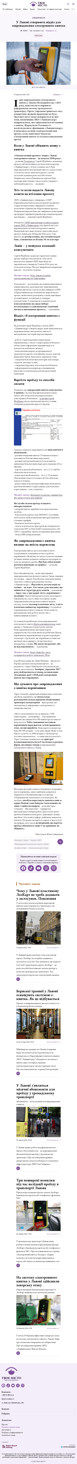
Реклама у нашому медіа (11, 1427)
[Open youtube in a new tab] (38, 868)
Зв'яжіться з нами (8, 1435)
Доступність (6, 1430)
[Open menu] (73, 4)
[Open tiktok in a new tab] (31, 868)
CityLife (18, 9)
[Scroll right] (73, 9)
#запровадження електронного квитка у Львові (31, 844)
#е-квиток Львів (20, 848)
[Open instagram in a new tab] (46, 868)
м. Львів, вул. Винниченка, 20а (13, 1403)
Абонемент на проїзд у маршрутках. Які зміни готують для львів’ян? (38, 496)
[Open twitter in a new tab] (54, 868)
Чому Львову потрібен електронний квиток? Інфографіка (32, 277)
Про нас (5, 1424)
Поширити (57, 94)
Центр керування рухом (44, 624)
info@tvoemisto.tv (8, 1399)
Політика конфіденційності (12, 1432)
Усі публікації (7, 9)
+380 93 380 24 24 (8, 1395)
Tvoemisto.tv (29, 161)
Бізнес (32, 9)
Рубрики (6, 1413)
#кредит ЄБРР (36, 840)
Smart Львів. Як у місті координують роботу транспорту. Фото (32, 654)
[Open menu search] (68, 4)
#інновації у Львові (21, 840)
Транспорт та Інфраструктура (49, 9)
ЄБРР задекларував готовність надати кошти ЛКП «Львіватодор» (36, 224)
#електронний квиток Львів (38, 848)
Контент (5, 1409)
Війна (25, 9)
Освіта (66, 9)
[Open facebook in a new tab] (23, 868)
